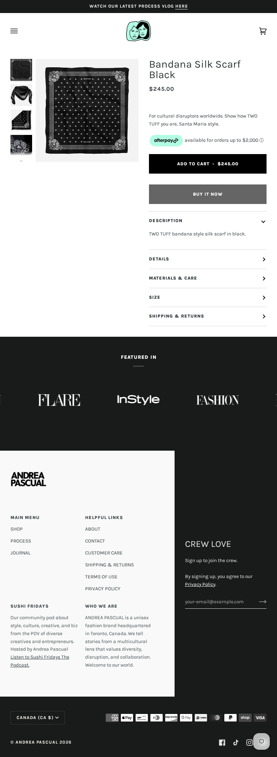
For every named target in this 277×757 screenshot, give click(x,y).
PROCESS (20, 541)
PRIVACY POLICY (102, 588)
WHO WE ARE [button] (101, 606)
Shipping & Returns (176, 316)
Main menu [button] (25, 517)
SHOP (16, 529)
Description (166, 220)
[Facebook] (222, 742)
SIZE (155, 297)
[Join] (257, 601)
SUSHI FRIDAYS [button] (29, 606)
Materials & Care (173, 278)
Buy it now (208, 194)
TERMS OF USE (101, 576)
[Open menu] (21, 31)
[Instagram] (249, 742)
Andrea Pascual (37, 742)
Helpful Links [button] (104, 517)
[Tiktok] (236, 742)
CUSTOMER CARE (104, 553)
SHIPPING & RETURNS (109, 564)
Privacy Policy (200, 584)
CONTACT (95, 541)
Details (159, 258)
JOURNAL (20, 553)
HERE (181, 6)
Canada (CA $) (35, 717)
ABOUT (92, 529)
